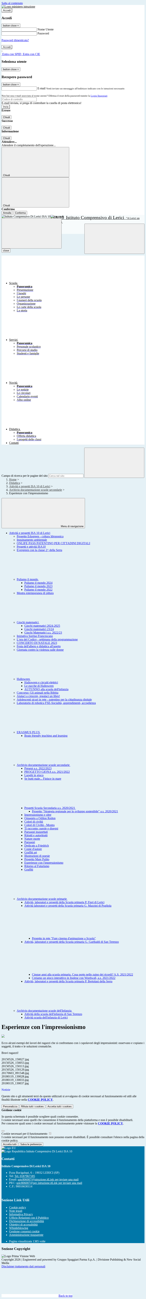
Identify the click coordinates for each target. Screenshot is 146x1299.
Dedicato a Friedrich (36, 845)
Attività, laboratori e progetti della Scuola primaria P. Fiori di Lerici (64, 902)
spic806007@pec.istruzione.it (49, 1183)
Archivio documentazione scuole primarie (42, 898)
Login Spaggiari (99, 95)
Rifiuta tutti (32, 1106)
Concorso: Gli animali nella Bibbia (37, 692)
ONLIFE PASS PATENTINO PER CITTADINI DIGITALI (53, 543)
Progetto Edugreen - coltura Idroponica (40, 536)
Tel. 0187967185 (24, 1176)
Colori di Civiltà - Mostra (39, 825)
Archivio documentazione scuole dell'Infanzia (44, 1010)
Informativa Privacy (21, 1214)
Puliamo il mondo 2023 (38, 586)
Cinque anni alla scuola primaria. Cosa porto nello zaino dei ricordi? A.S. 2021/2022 (82, 974)
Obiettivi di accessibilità (23, 1224)
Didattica (14, 483)
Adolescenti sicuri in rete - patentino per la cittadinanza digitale (54, 699)
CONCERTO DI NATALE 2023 (37, 642)
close (6, 250)
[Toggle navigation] (32, 233)
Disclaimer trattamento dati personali (23, 1266)
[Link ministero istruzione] (18, 6)
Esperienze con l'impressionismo (43, 862)
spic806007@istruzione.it (48, 1179)
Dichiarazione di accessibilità (26, 1221)
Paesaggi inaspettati (36, 831)
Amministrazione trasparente (26, 1234)
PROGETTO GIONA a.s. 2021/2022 (47, 771)
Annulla (7, 212)
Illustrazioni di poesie (37, 855)
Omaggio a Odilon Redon (40, 818)
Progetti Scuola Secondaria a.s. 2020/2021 (50, 808)
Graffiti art (30, 852)
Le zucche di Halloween (39, 685)
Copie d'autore (33, 849)
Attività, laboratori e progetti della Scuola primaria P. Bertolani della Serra (68, 981)
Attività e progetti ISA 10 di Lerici (29, 486)
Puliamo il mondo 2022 (38, 589)
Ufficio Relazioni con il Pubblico (29, 1217)
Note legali (15, 1210)
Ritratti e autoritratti (36, 835)
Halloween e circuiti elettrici (41, 682)
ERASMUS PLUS (28, 732)
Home (13, 479)
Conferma (20, 212)
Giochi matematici (28, 622)
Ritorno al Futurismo (36, 866)
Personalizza (10, 1106)
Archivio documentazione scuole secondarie (35, 489)
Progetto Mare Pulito (36, 859)
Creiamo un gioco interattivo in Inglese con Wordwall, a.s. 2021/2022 (73, 978)
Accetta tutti (60, 1106)
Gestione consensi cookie (24, 1231)
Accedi (7, 10)
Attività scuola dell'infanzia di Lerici (46, 1017)
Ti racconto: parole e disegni (41, 828)
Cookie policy (17, 1207)
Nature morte (32, 838)
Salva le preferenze (31, 1144)
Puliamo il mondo (28, 579)
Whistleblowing (18, 1228)
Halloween (24, 679)
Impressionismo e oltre (37, 814)
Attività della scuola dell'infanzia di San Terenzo (53, 1014)
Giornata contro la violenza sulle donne (40, 649)
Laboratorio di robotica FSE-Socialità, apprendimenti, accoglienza (56, 703)
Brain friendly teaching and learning (45, 735)
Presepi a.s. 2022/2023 (38, 768)
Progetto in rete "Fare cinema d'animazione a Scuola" (64, 938)
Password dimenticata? (15, 40)
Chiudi (6, 117)
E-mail (41, 88)
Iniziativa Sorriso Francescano (35, 636)
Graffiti (28, 869)
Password (43, 33)
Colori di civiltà (33, 821)
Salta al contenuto (12, 3)
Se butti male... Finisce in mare (42, 778)
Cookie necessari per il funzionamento (25, 1133)
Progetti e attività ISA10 (31, 546)
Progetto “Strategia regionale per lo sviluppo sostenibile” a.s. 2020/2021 (75, 811)
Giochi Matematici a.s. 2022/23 (43, 632)
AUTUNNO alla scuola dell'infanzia (46, 689)
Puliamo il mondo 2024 (38, 582)
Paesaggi (29, 842)
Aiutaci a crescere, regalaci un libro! (38, 696)
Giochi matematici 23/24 (39, 629)
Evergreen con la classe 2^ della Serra (39, 550)
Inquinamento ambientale (32, 539)
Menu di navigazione (71, 526)
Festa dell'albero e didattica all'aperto (39, 646)
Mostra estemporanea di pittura (35, 593)
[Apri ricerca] (114, 239)
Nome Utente (45, 29)
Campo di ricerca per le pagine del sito (25, 475)
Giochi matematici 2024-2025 (42, 625)
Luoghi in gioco (34, 775)
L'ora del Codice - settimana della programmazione (47, 639)
